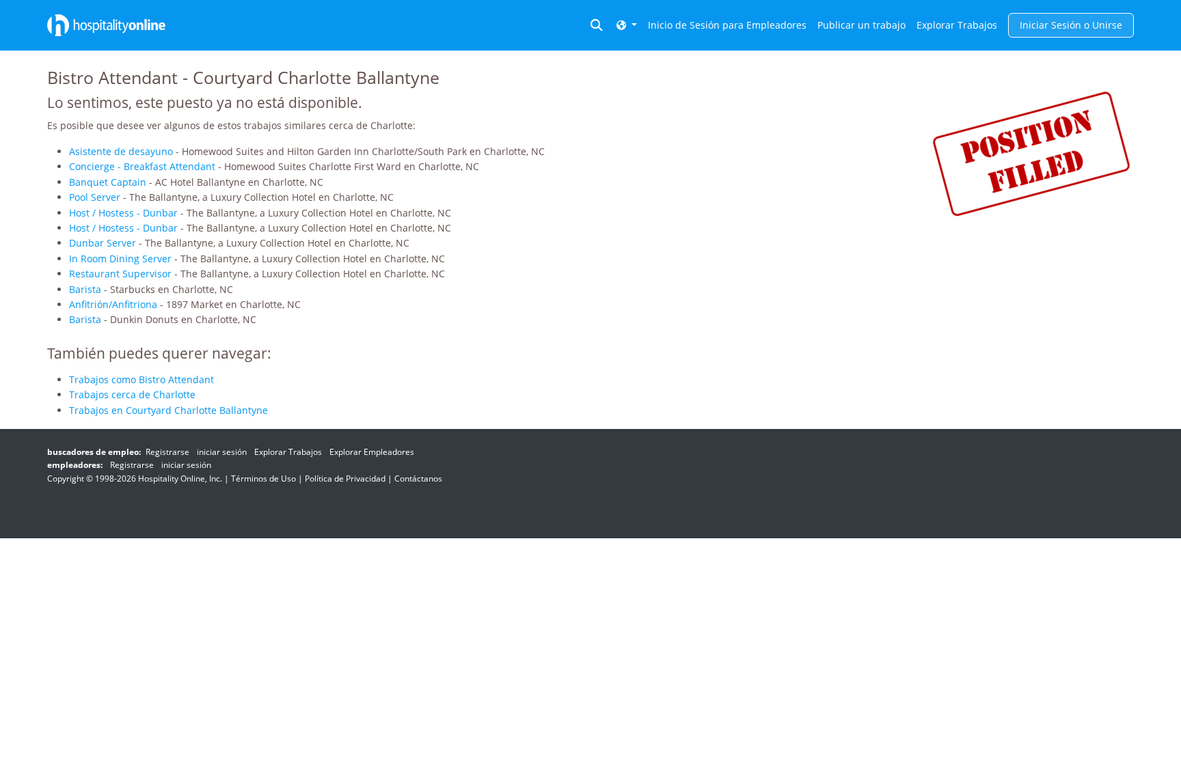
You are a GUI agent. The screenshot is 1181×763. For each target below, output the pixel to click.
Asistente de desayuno (121, 151)
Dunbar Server (102, 242)
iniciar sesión (222, 452)
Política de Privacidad (345, 478)
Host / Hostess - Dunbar (123, 212)
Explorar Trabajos (957, 24)
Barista (85, 289)
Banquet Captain (107, 182)
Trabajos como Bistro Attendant (141, 379)
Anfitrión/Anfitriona (113, 304)
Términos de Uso (263, 478)
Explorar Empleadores (371, 452)
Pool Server (94, 197)
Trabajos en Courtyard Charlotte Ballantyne (168, 410)
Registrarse (167, 452)
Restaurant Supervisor (120, 273)
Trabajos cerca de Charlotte (132, 394)
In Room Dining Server (120, 258)
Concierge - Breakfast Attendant (142, 166)
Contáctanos (418, 478)
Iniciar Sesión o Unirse (1071, 24)
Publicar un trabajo (861, 24)
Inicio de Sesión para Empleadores (727, 24)
